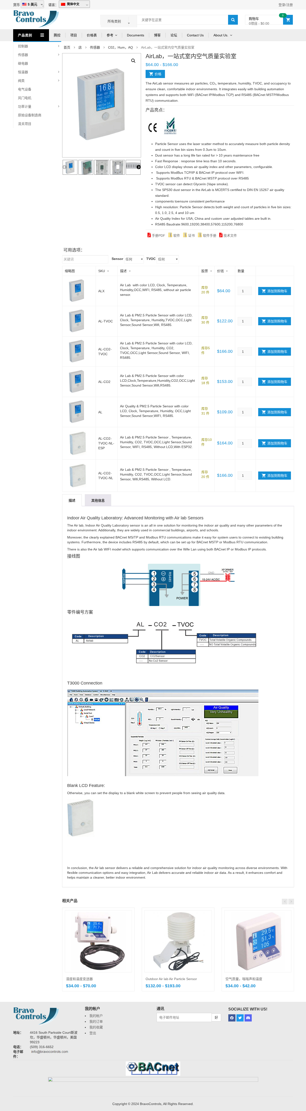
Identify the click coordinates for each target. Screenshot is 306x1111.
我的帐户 (96, 1016)
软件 (176, 235)
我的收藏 (96, 1027)
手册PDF (158, 235)
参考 (110, 35)
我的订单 (96, 1021)
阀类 (21, 81)
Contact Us (195, 35)
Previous (64, 167)
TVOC (151, 259)
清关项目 (24, 124)
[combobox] (119, 21)
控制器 (23, 46)
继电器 (23, 63)
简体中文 (72, 4)
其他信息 (98, 500)
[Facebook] (232, 1017)
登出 (92, 1033)
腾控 (57, 35)
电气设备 (24, 89)
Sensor (117, 259)
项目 (73, 35)
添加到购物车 (277, 291)
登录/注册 (286, 5)
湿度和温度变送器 (79, 979)
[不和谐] (248, 1017)
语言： (53, 5)
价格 (158, 74)
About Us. (220, 35)
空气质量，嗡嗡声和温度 (243, 979)
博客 (157, 35)
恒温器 (23, 72)
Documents (135, 35)
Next (138, 167)
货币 (16, 5)
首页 (67, 47)
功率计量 (24, 106)
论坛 (173, 35)
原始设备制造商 (29, 115)
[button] (133, 60)
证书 (191, 235)
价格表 (92, 35)
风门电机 (24, 98)
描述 (72, 500)
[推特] (240, 1017)
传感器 (23, 55)
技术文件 (230, 235)
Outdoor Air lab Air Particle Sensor (171, 979)
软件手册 (209, 235)
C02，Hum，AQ (120, 47)
